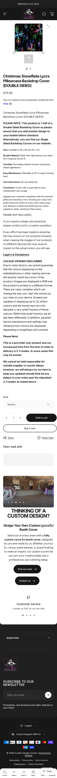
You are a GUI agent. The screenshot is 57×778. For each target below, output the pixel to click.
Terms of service (41, 760)
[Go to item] (26, 69)
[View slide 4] (34, 615)
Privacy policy (27, 760)
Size (5, 397)
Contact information (35, 764)
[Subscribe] (48, 695)
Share (11, 437)
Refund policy (14, 760)
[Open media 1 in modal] (48, 26)
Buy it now (29, 428)
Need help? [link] (48, 437)
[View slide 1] (23, 615)
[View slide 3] (30, 615)
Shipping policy (20, 764)
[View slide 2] (26, 615)
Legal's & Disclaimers (16, 254)
